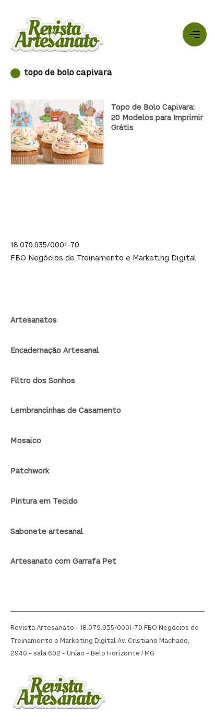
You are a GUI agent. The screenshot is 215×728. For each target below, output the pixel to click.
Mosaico (25, 441)
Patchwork (29, 471)
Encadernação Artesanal (54, 350)
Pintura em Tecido (44, 501)
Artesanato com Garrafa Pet (63, 561)
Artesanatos (33, 320)
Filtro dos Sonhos (42, 381)
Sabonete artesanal (46, 531)
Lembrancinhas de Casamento (65, 410)
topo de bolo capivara (68, 73)
